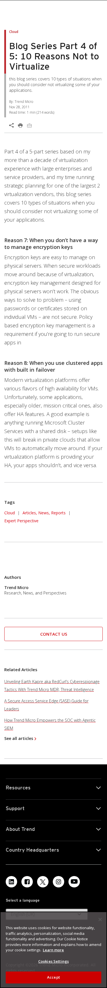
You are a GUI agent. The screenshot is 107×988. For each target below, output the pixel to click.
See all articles (18, 738)
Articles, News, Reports (44, 512)
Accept (53, 977)
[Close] (100, 919)
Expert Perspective (21, 520)
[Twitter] (43, 881)
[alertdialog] (53, 950)
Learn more (53, 949)
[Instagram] (58, 881)
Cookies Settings (53, 961)
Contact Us (53, 634)
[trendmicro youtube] (74, 881)
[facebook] (27, 881)
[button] (53, 634)
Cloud (9, 512)
